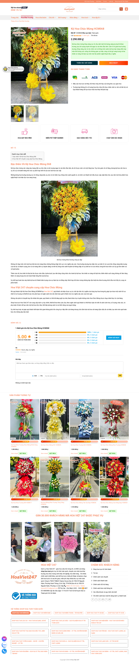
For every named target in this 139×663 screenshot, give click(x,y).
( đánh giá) (86, 35)
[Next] (64, 65)
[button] (126, 9)
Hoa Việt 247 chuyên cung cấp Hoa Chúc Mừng (27, 159)
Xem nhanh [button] (14, 453)
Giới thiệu (98, 1)
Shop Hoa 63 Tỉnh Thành (121, 1)
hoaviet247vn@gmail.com (49, 588)
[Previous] (14, 65)
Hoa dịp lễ (96, 18)
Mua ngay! (113, 63)
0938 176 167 (16, 10)
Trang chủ (15, 18)
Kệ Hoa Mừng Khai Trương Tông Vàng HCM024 (52, 503)
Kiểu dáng (73, 18)
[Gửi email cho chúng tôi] (102, 599)
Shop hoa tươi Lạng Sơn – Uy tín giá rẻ (104, 641)
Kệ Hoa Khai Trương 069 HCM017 (21, 503)
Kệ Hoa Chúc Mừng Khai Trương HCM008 (113, 445)
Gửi (120, 375)
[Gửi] (121, 9)
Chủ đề (51, 18)
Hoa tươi (84, 18)
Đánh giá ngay (113, 338)
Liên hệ (111, 1)
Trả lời (17, 352)
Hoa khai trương (27, 18)
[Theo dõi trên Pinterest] (106, 599)
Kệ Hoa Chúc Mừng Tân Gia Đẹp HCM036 (83, 503)
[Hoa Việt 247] (69, 9)
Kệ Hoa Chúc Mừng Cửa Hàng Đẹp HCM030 (114, 503)
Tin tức (105, 1)
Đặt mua (23, 453)
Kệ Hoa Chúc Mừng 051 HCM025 (51, 445)
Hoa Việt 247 (48, 291)
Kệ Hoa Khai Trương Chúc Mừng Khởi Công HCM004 (24, 446)
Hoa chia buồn (41, 18)
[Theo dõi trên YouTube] (109, 599)
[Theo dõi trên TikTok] (99, 599)
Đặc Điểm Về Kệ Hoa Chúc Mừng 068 (24, 156)
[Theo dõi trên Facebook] (92, 599)
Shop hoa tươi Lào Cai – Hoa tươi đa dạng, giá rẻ (29, 620)
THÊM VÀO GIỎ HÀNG (84, 63)
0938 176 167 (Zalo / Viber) (75, 586)
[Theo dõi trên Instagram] (96, 599)
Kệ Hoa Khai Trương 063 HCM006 (81, 445)
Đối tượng (62, 18)
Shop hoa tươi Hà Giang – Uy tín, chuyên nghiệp (68, 651)
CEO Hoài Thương (89, 1)
